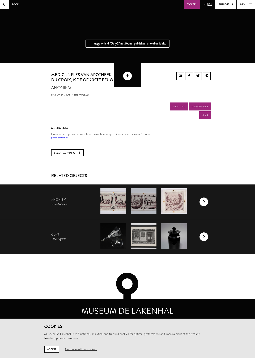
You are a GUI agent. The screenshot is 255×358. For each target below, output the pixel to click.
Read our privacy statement (61, 338)
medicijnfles (200, 106)
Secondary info (65, 153)
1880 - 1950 (178, 106)
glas (205, 115)
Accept (51, 349)
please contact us (59, 137)
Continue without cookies (81, 349)
